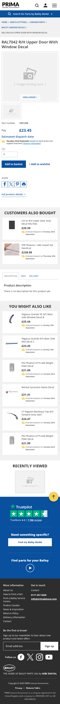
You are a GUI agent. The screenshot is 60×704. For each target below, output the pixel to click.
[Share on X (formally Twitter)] (11, 184)
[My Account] (45, 5)
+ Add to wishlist (39, 164)
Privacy (18, 688)
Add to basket (14, 164)
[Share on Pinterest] (17, 184)
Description (10, 276)
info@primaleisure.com (44, 598)
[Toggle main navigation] (54, 5)
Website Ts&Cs (33, 688)
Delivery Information (14, 617)
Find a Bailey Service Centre (14, 600)
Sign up (49, 646)
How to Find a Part (13, 594)
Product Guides (11, 605)
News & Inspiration (13, 609)
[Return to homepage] (10, 5)
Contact (7, 621)
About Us (8, 590)
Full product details (12, 194)
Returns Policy (10, 613)
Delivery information (32, 143)
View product (30, 229)
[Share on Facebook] (5, 184)
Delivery (33, 276)
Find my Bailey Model (30, 542)
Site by (45, 673)
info (24, 275)
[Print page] (24, 184)
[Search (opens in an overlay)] (37, 5)
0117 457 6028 (38, 594)
